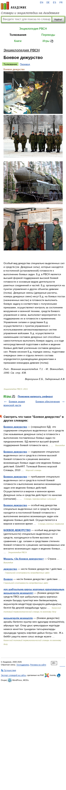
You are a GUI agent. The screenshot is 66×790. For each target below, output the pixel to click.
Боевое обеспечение (48, 401)
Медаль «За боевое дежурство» (24, 558)
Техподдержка (22, 665)
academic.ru (13, 5)
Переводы (48, 34)
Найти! (58, 19)
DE (48, 2)
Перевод (25, 64)
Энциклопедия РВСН (33, 28)
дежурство (10, 568)
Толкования (18, 34)
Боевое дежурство (15, 426)
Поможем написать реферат (35, 396)
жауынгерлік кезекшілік (18, 618)
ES (54, 2)
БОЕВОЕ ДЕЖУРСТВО (17, 530)
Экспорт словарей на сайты (13, 675)
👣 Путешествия (8, 670)
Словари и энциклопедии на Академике (30, 13)
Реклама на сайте (38, 665)
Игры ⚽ (48, 40)
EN (41, 2)
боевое (8, 579)
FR (60, 2)
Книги (17, 40)
